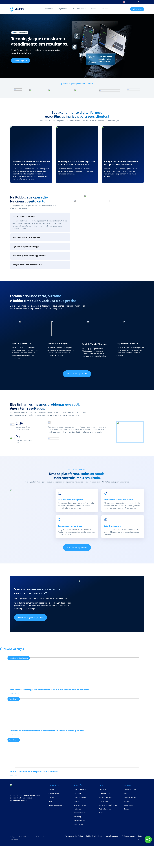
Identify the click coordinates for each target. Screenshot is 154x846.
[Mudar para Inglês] (124, 2)
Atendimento (13, 699)
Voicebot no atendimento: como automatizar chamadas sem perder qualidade (47, 730)
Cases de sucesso (79, 8)
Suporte (131, 2)
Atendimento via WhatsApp (18, 658)
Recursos (104, 8)
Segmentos (62, 8)
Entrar (140, 2)
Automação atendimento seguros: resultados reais (34, 771)
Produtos (49, 8)
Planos (93, 8)
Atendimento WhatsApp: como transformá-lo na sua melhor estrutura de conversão (49, 689)
